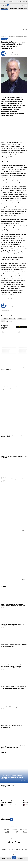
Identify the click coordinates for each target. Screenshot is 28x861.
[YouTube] (18, 842)
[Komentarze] (14, 854)
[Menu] (26, 5)
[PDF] (11, 310)
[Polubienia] (2, 854)
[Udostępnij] (26, 854)
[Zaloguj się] (23, 5)
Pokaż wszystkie (9, 321)
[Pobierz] (22, 55)
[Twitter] (12, 842)
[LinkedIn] (15, 842)
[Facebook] (9, 842)
